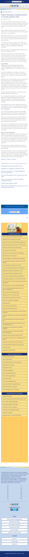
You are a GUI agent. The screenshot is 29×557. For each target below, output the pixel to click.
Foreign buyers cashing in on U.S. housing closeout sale (14, 278)
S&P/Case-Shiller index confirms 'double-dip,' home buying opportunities (14, 282)
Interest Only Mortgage (7, 359)
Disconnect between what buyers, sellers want (12, 265)
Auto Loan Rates (14, 529)
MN (8, 494)
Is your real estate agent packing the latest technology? (14, 268)
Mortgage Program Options (8, 356)
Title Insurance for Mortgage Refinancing (11, 409)
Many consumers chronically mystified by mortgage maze (14, 242)
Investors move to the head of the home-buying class (13, 276)
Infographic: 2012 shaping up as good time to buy (12, 168)
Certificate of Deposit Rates (14, 532)
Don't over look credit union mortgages (11, 300)
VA (21, 496)
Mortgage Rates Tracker (7, 367)
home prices (17, 49)
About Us (14, 538)
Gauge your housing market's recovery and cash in (13, 342)
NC (8, 490)
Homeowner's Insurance (7, 412)
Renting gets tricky (6, 303)
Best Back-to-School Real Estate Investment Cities (12, 335)
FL (21, 485)
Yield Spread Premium (7, 378)
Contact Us (14, 544)
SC (7, 497)
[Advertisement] (14, 439)
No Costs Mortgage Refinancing (9, 373)
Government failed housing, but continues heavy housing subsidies (14, 262)
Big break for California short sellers (10, 308)
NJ (7, 496)
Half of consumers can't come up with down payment (13, 285)
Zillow (2, 35)
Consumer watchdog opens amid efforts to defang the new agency (14, 316)
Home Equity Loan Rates (14, 524)
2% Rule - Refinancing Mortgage (9, 375)
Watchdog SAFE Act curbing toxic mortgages (11, 239)
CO (21, 499)
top (27, 217)
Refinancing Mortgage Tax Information (10, 404)
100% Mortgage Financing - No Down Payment (12, 362)
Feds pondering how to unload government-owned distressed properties (13, 332)
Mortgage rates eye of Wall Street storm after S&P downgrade (13, 328)
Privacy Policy (14, 541)
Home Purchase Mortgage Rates (14, 519)
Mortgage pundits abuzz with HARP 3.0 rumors (12, 166)
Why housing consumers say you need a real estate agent (14, 244)
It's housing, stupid (6, 347)
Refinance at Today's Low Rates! (8, 159)
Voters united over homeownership (10, 305)
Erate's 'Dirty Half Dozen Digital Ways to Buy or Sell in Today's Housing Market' (13, 289)
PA (7, 493)
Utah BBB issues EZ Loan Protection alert (11, 295)
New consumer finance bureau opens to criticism (12, 236)
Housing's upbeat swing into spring (9, 183)
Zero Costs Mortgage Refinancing (9, 381)
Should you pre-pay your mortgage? (10, 407)
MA (21, 488)
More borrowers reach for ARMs (9, 250)
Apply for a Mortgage (7, 396)
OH (8, 491)
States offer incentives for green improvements (12, 247)
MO (21, 497)
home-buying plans (5, 109)
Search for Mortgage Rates (8, 370)
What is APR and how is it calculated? (10, 386)
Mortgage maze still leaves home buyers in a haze (13, 270)
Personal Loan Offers (14, 527)
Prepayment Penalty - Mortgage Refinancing (11, 384)
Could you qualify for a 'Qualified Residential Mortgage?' (14, 258)
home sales (22, 111)
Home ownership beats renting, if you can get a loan (13, 344)
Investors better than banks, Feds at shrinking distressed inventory (14, 338)
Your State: (8, 1)
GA (7, 485)
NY (7, 487)
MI (21, 494)
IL (21, 487)
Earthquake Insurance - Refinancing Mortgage (12, 415)
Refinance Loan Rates (15, 521)
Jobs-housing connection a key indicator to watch (12, 273)
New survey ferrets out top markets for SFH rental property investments (14, 312)
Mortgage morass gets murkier (9, 350)
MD (21, 493)
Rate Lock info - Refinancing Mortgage (10, 401)
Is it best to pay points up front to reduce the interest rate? (14, 398)
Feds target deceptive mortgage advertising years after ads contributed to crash (14, 324)
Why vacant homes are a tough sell (10, 255)
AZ (7, 488)
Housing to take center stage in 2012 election (12, 297)
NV (21, 491)
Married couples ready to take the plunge (11, 292)
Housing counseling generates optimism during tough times (13, 320)
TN (8, 499)
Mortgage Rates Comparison (8, 365)
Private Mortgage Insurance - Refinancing (11, 389)
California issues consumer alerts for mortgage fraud (13, 253)
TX (21, 490)
